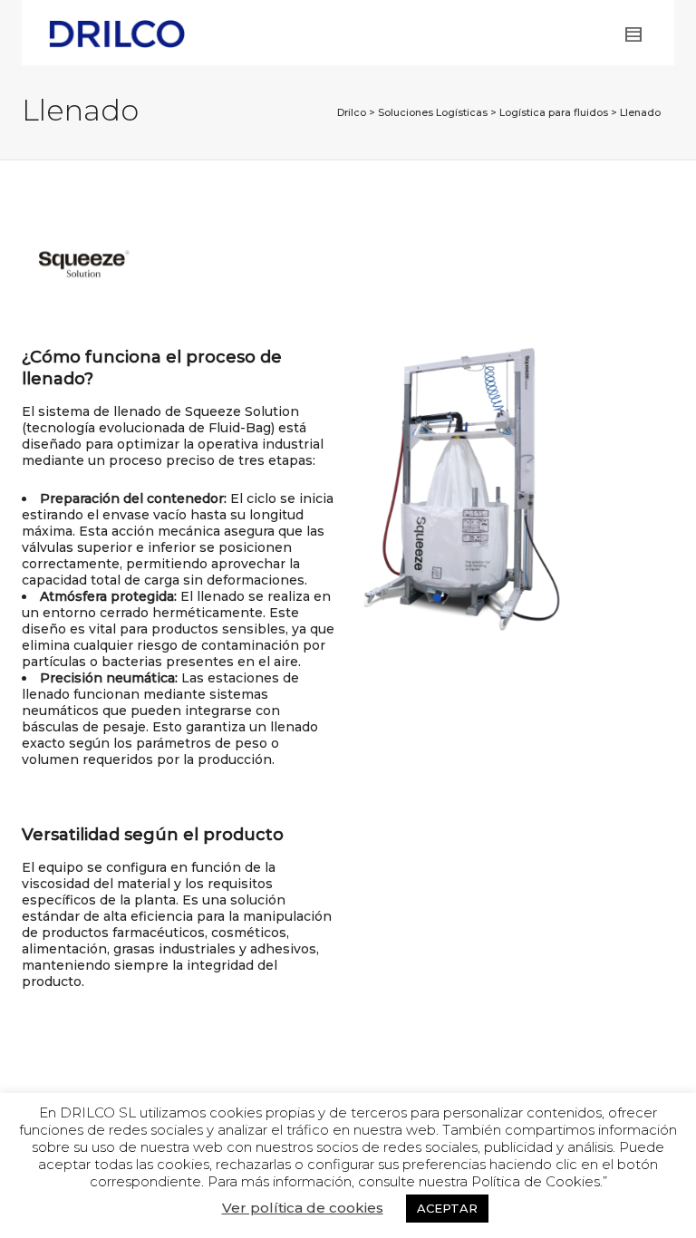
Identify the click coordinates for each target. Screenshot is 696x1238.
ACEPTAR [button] (447, 1208)
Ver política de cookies (302, 1208)
